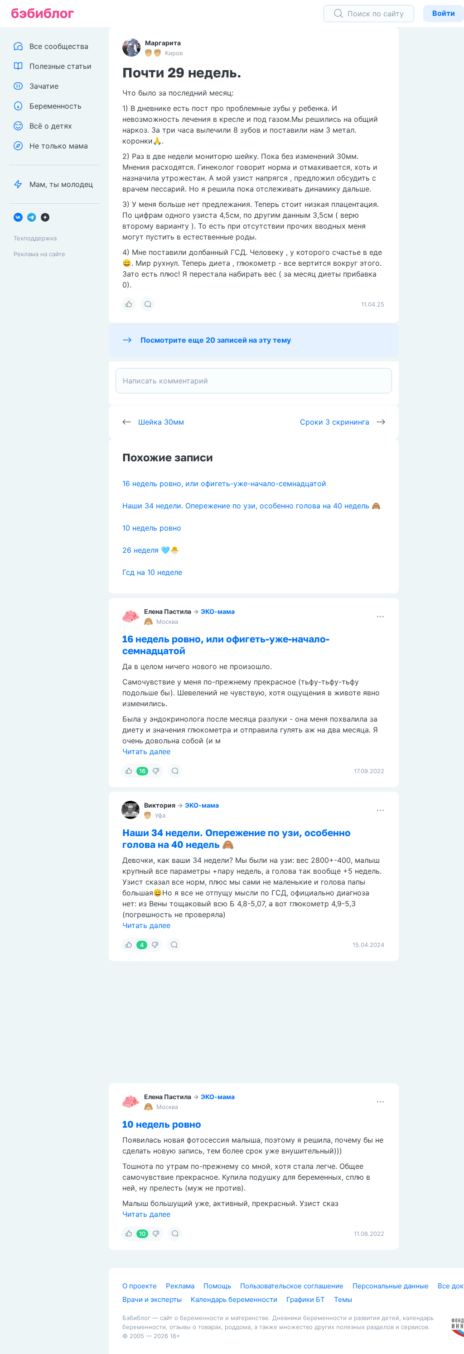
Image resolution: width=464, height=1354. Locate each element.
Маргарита (163, 43)
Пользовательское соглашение (291, 1286)
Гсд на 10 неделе (152, 572)
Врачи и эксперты (152, 1299)
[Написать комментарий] (254, 380)
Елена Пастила (167, 611)
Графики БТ (305, 1299)
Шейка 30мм (161, 421)
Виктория (159, 805)
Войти (443, 13)
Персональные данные (391, 1286)
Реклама (180, 1286)
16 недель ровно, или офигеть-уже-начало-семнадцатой (224, 483)
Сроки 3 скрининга (334, 421)
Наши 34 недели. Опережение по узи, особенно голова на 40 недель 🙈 (251, 505)
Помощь (217, 1286)
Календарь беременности (234, 1299)
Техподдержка (35, 238)
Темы (343, 1299)
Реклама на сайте (39, 254)
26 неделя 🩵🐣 (150, 550)
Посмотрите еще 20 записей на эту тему (215, 339)
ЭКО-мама (218, 611)
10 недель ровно (151, 527)
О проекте (139, 1286)
